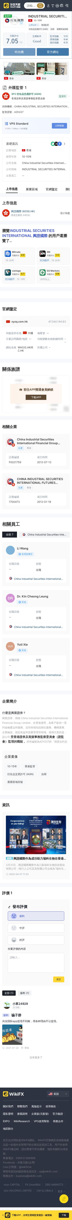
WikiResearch (22, 1121)
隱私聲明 (8, 1113)
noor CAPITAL (12, 1184)
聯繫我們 (22, 1106)
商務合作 (58, 1121)
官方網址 (53, 52)
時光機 (19, 52)
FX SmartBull (32, 1184)
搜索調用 (22, 1113)
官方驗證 (58, 1113)
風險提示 (36, 1106)
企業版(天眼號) (40, 1113)
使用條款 (51, 1106)
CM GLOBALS (45, 1190)
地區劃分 (8, 1128)
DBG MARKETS (54, 1184)
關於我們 (8, 1106)
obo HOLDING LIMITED (18, 1190)
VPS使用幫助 (41, 1121)
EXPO (6, 1121)
